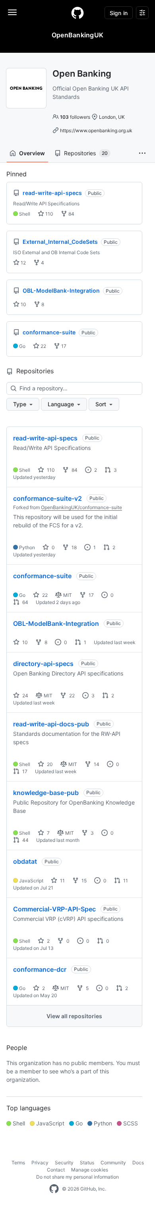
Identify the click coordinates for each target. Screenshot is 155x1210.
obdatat (25, 861)
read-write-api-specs (45, 438)
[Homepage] (77, 12)
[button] (142, 153)
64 (24, 602)
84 (70, 214)
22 (42, 346)
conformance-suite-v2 (47, 498)
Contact (56, 1170)
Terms (18, 1163)
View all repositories (74, 1016)
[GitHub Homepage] (54, 1189)
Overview (32, 153)
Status (87, 1163)
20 (49, 764)
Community (113, 1163)
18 (73, 547)
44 (25, 840)
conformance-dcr (39, 969)
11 (62, 881)
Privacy (39, 1163)
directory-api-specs (43, 664)
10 (22, 304)
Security (64, 1163)
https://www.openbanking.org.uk (96, 130)
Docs (138, 1163)
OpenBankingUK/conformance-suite (81, 507)
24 (24, 696)
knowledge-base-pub (46, 793)
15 (83, 881)
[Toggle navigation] (12, 12)
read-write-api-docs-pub (51, 724)
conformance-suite (42, 576)
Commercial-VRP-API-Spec (54, 909)
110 (48, 214)
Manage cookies (89, 1170)
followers (75, 117)
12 (22, 263)
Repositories (86, 153)
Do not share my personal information (77, 1177)
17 (63, 346)
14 (96, 764)
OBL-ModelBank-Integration (56, 623)
